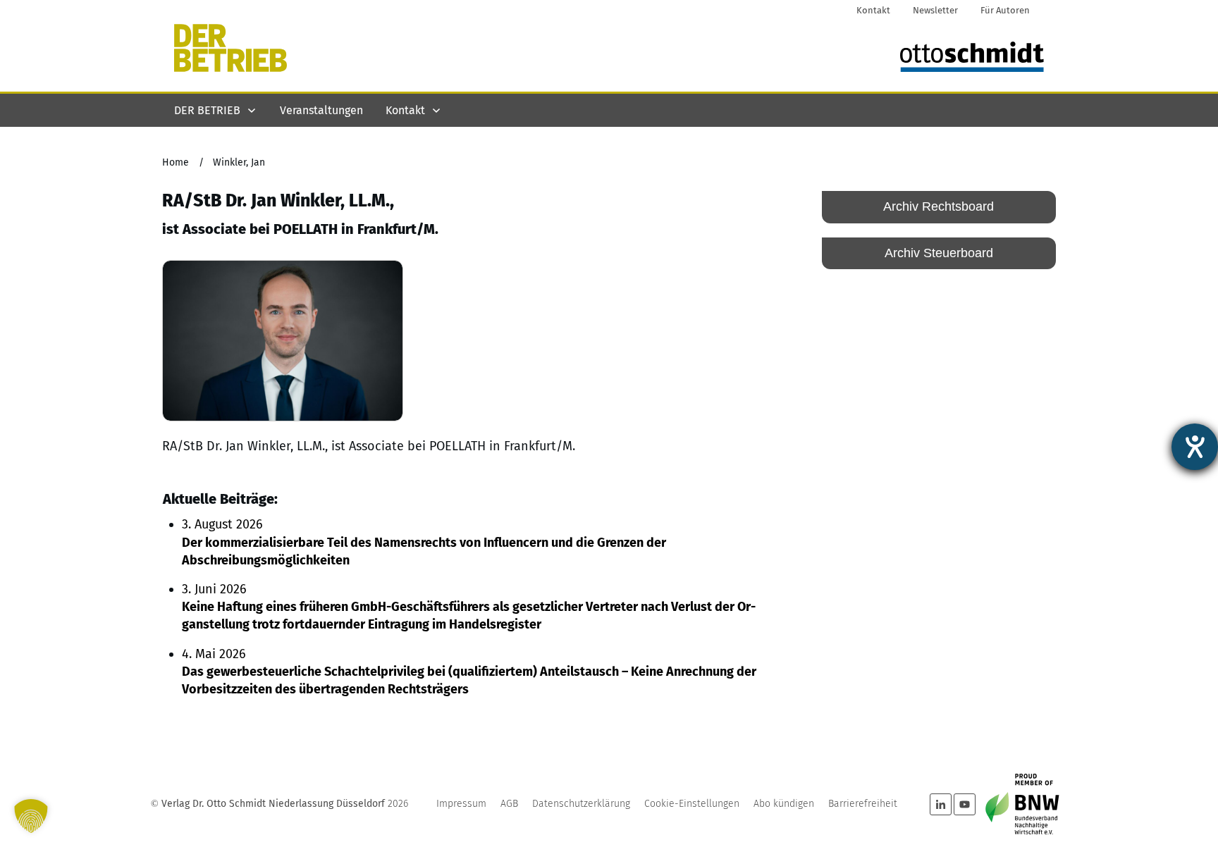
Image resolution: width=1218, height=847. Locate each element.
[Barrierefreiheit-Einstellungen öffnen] (1194, 447)
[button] (31, 816)
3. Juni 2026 (469, 606)
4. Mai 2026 (469, 671)
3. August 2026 (424, 542)
